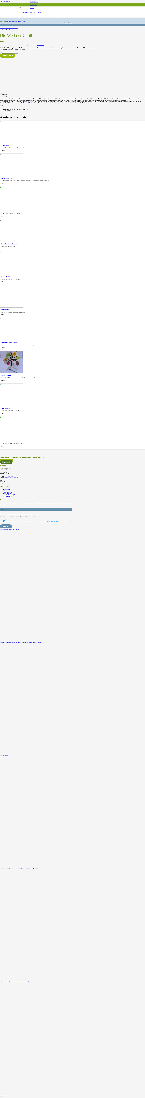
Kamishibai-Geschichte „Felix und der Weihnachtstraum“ (16, 211)
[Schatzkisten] (11, 438)
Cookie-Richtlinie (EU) (10, 494)
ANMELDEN (6, 526)
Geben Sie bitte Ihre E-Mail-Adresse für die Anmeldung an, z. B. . (16, 512)
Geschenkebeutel (5, 408)
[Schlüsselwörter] (11, 142)
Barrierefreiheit (33, 5)
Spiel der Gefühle (5, 276)
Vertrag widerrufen (8, 496)
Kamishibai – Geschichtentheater (9, 244)
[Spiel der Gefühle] (11, 274)
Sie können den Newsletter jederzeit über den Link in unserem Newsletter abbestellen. (18, 516)
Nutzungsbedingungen (52, 521)
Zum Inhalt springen (5, 1)
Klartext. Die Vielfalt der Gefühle (9, 342)
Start (1, 26)
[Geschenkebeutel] (11, 405)
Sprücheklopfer (5, 309)
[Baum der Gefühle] (11, 372)
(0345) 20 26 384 (8, 476)
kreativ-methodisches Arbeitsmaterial (17, 21)
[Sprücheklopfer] (11, 307)
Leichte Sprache (34, 2)
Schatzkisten (4, 441)
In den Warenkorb (8, 55)
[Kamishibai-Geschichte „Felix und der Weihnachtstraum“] (11, 208)
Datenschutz (7, 490)
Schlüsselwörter (5, 145)
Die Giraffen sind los (6, 178)
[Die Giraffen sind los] (11, 175)
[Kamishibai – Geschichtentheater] (11, 241)
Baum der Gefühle (6, 375)
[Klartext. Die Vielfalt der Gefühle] (11, 340)
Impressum (7, 489)
